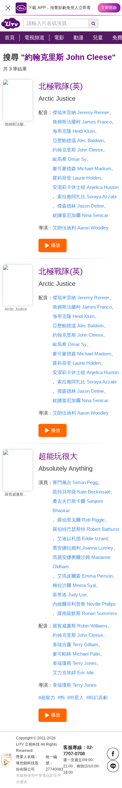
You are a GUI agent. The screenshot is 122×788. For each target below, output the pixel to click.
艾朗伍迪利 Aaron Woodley (81, 227)
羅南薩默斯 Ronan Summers (87, 613)
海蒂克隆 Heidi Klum (74, 131)
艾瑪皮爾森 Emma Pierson (85, 576)
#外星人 (75, 697)
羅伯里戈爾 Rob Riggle (80, 519)
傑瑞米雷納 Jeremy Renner (81, 112)
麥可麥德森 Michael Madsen (82, 168)
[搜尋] (93, 23)
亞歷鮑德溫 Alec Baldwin (78, 140)
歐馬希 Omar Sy (70, 159)
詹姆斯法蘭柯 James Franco (82, 121)
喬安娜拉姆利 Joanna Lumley (83, 547)
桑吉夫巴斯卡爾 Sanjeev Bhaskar (78, 505)
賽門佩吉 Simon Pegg (75, 482)
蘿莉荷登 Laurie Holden (77, 177)
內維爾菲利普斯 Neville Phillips (84, 604)
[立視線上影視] (10, 23)
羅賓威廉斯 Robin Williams (80, 625)
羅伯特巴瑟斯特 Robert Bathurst (86, 529)
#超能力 (46, 697)
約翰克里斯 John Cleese (78, 149)
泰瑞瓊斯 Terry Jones (75, 663)
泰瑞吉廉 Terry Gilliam (75, 644)
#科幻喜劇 (97, 697)
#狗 (61, 697)
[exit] (8, 8)
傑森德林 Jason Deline (80, 206)
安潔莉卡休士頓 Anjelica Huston (86, 187)
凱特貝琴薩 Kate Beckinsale (81, 491)
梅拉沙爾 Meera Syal (74, 585)
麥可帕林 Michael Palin (76, 653)
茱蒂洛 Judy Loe (70, 594)
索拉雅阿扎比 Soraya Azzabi (86, 196)
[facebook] (113, 753)
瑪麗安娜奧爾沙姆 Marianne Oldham (81, 562)
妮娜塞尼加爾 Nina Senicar (80, 215)
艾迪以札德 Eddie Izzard (82, 538)
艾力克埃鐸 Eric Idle (73, 672)
